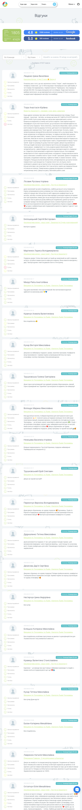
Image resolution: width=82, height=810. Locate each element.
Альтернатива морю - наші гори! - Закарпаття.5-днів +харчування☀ (51, 222)
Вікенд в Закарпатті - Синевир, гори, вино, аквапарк (44, 111)
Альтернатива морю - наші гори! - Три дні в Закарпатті (45, 185)
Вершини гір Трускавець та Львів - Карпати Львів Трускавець (48, 286)
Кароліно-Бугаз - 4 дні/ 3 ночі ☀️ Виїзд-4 (40, 79)
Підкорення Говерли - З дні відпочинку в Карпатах (44, 758)
